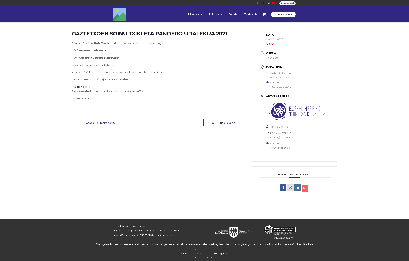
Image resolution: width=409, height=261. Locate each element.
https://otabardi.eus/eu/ (280, 87)
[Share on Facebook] (283, 187)
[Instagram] (268, 3)
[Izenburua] (119, 14)
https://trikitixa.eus (280, 148)
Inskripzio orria (81, 86)
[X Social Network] (290, 187)
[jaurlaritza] (277, 232)
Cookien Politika (302, 244)
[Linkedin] (297, 187)
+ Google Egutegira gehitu (100, 122)
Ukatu (201, 253)
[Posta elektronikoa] (305, 188)
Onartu (184, 253)
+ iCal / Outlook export (221, 122)
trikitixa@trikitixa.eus (281, 137)
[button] (201, 14)
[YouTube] (273, 3)
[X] (263, 3)
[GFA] (235, 232)
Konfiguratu (221, 253)
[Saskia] (264, 14)
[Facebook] (258, 3)
